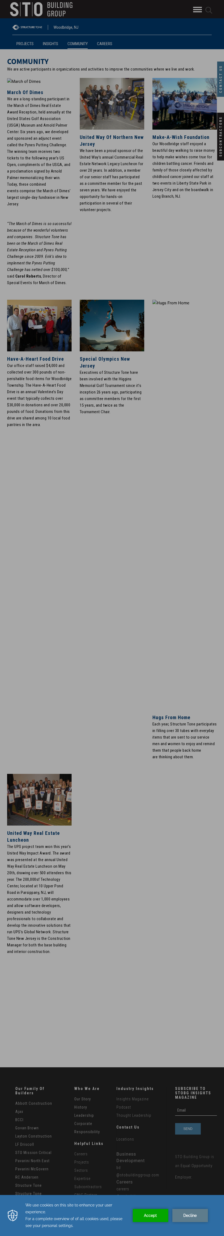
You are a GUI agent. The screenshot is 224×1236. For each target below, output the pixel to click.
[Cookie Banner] (112, 1215)
